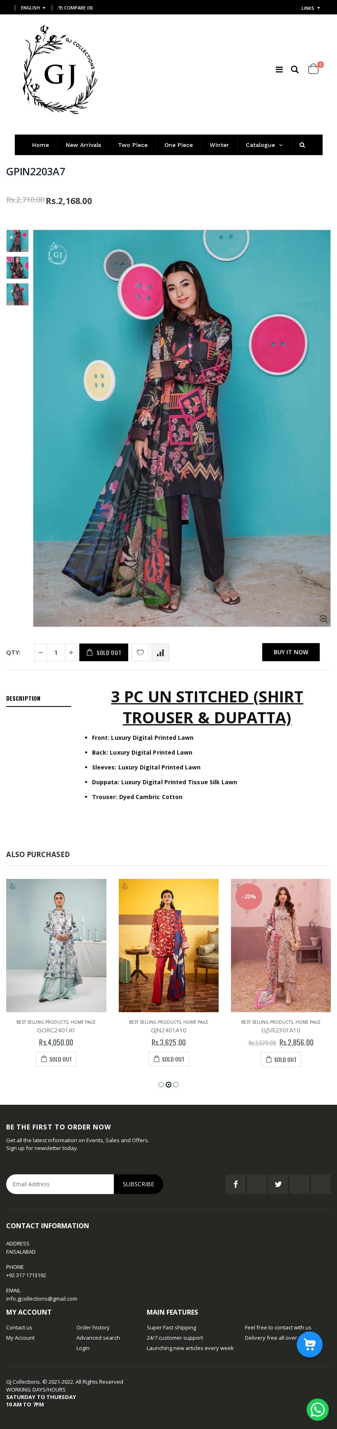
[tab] (38, 698)
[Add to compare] (160, 652)
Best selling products (42, 1022)
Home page (83, 1022)
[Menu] (279, 69)
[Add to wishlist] (140, 652)
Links (308, 8)
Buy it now (291, 652)
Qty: (13, 652)
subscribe (138, 1184)
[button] (161, 1085)
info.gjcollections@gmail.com (41, 1298)
